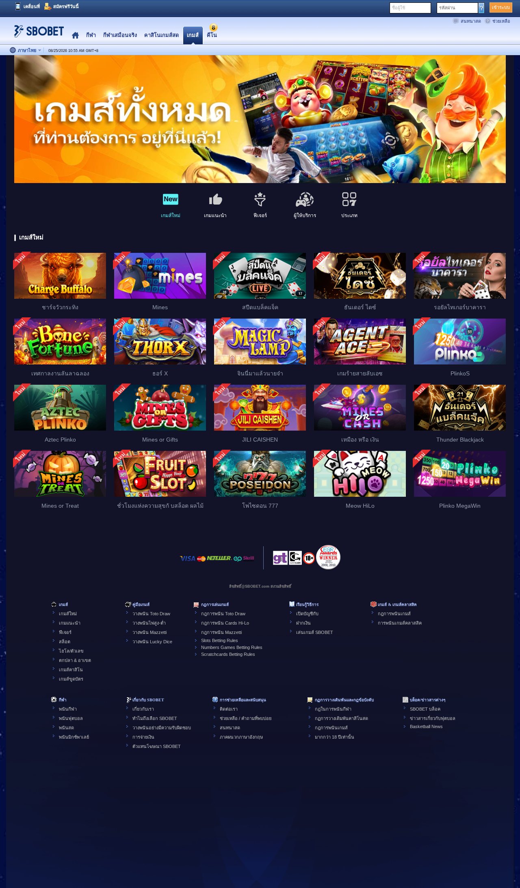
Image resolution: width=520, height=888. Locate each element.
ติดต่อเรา (229, 709)
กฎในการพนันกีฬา (333, 709)
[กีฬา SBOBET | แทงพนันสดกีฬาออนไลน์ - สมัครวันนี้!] (36, 34)
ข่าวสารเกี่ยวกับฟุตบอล (432, 718)
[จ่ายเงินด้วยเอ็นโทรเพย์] (237, 562)
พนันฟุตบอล (71, 718)
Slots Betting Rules (219, 640)
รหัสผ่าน (447, 7)
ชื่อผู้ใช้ (398, 7)
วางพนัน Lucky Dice (152, 641)
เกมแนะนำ (69, 623)
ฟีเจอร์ (65, 632)
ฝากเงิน (303, 623)
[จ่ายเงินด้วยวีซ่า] (188, 562)
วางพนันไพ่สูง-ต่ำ (149, 623)
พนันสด (66, 727)
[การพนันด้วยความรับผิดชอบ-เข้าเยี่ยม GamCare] (295, 560)
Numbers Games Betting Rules (231, 647)
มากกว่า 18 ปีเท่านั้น (334, 737)
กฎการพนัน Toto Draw (223, 613)
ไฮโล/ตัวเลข (71, 651)
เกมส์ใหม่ (68, 613)
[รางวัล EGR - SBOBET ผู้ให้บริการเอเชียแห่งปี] (328, 557)
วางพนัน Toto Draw (151, 613)
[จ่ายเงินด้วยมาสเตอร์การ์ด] (201, 562)
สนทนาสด (471, 21)
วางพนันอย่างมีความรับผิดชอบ (161, 727)
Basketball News (426, 726)
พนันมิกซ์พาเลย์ (74, 737)
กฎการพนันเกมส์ (394, 613)
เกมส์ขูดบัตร (71, 679)
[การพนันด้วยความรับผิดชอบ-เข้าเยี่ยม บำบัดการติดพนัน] (280, 560)
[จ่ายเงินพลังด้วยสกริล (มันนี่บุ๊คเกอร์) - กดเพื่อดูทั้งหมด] (248, 562)
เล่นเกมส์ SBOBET (314, 632)
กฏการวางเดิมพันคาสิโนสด (341, 718)
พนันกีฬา (68, 709)
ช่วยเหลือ (501, 21)
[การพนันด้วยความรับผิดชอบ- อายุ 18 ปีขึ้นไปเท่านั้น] (309, 560)
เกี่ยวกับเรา (143, 709)
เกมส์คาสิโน (71, 669)
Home (75, 35)
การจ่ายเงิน (143, 737)
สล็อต (64, 641)
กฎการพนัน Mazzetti (221, 632)
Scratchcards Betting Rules (228, 654)
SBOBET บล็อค (425, 709)
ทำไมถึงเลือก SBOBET (154, 718)
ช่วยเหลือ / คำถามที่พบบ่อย (245, 718)
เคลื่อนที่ (32, 6)
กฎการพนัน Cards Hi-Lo (225, 623)
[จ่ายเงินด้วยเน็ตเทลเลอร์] (219, 562)
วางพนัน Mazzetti (149, 632)
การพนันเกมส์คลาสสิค (400, 623)
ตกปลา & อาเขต (75, 660)
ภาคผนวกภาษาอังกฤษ (241, 737)
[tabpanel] (260, 119)
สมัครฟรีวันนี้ (66, 6)
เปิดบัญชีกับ (307, 613)
